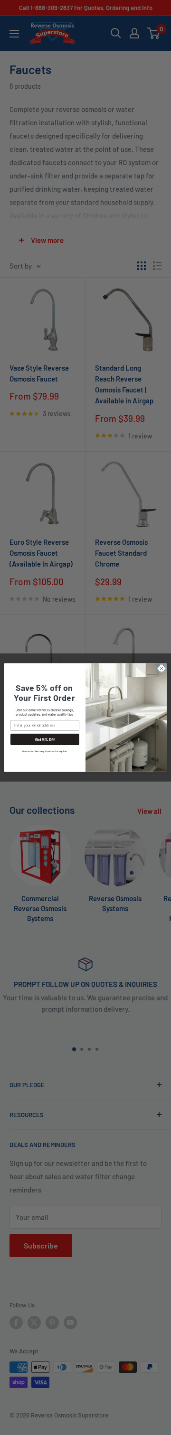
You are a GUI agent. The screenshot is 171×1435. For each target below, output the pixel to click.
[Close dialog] (161, 668)
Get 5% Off (45, 739)
